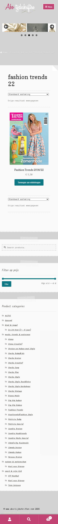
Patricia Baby (14, 419)
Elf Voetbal (13, 475)
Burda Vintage (15, 391)
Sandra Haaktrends (17, 433)
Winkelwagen (45, 517)
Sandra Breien (15, 428)
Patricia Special (16, 424)
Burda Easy (13, 367)
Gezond (8, 320)
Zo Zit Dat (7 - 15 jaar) (19, 329)
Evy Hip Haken (15, 405)
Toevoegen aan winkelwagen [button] (29, 182)
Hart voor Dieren (16, 466)
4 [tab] (33, 35)
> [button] (51, 26)
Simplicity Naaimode (18, 442)
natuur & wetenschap (15, 461)
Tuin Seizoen (14, 485)
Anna (10, 339)
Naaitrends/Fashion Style (20, 414)
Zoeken (29, 519)
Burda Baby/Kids (16, 353)
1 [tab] (22, 35)
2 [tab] (25, 35)
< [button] (6, 26)
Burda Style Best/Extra (19, 381)
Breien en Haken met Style (21, 348)
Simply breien (15, 447)
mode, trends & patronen (17, 334)
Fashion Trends (15, 409)
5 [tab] (36, 35)
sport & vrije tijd (13, 471)
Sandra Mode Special (18, 438)
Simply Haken (14, 452)
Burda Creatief (15, 362)
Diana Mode (13, 395)
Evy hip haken (15, 400)
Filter (7, 284)
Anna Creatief (15, 344)
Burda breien (14, 358)
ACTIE (8, 315)
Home (5, 53)
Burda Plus (13, 372)
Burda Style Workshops (19, 386)
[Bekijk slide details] (29, 27)
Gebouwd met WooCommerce (16, 513)
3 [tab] (29, 35)
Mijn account (9, 519)
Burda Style (14, 377)
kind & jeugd (11, 325)
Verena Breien (15, 457)
